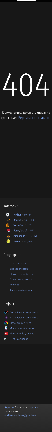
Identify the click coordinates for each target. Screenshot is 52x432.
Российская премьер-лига (24, 312)
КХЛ (26, 220)
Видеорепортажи (19, 269)
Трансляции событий (21, 290)
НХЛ (33, 220)
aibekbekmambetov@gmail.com (20, 415)
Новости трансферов (21, 274)
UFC (32, 230)
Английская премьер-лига (24, 317)
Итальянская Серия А (22, 328)
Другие (28, 241)
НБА (29, 225)
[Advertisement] (26, 30)
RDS (35, 236)
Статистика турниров (21, 279)
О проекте (33, 407)
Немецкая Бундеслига (22, 333)
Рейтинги (14, 284)
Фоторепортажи (18, 263)
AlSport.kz (9, 407)
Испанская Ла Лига (20, 323)
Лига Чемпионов (19, 339)
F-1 (28, 236)
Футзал (27, 214)
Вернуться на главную (34, 118)
